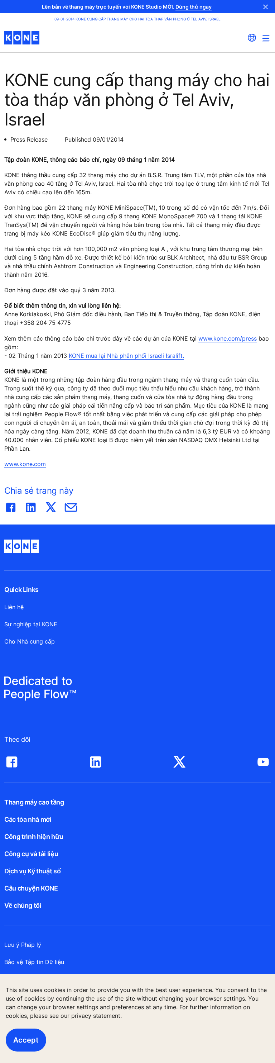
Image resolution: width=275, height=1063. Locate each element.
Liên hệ (14, 607)
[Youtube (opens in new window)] (263, 760)
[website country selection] (251, 37)
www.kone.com (25, 464)
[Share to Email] (70, 505)
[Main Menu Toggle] (266, 38)
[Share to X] (50, 505)
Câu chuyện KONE (31, 888)
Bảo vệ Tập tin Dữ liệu (34, 961)
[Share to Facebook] (10, 505)
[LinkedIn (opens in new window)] (95, 760)
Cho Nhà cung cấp (29, 641)
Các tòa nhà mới (28, 819)
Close (266, 6)
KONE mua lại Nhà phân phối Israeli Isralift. (126, 355)
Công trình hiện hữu (33, 836)
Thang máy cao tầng (34, 802)
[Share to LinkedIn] (30, 505)
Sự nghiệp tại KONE (30, 624)
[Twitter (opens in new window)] (179, 760)
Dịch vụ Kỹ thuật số (32, 871)
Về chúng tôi (23, 905)
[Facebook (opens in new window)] (11, 760)
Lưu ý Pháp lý (22, 944)
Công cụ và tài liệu (31, 854)
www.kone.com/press (227, 338)
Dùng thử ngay (193, 7)
